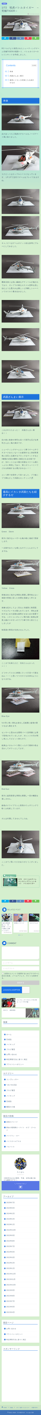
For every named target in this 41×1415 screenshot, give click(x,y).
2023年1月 (10, 1224)
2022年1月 (10, 1268)
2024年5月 (10, 1208)
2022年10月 (11, 1230)
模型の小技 (10, 1107)
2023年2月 (10, 1219)
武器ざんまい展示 (17, 76)
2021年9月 (10, 1290)
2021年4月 (10, 1312)
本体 (11, 71)
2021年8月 (10, 1296)
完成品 (4, 3)
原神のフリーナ (12, 1122)
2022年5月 (10, 1252)
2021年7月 (10, 1301)
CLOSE (34, 65)
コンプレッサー (12, 1079)
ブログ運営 (10, 1049)
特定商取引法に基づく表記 (16, 1059)
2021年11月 (11, 1279)
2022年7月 (10, 1246)
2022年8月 (10, 1241)
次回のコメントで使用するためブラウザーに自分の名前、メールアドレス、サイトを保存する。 (20, 976)
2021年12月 (11, 1274)
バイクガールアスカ (13, 1141)
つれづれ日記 (11, 1085)
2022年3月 (10, 1257)
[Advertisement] (20, 1376)
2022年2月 (10, 1263)
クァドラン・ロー (12, 1136)
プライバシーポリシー (15, 1064)
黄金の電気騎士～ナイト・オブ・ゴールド (21, 1129)
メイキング (10, 1044)
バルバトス (10, 1147)
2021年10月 (11, 1285)
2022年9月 (10, 1235)
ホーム (9, 1034)
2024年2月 (10, 1213)
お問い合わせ (11, 1054)
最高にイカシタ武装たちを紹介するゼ (22, 81)
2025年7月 (10, 1202)
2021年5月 (10, 1307)
